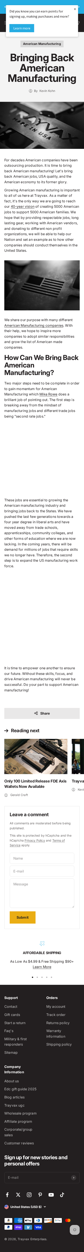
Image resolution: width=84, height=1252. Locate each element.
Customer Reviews (19, 1143)
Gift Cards (12, 1015)
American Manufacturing (42, 44)
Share (45, 713)
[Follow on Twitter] (18, 1195)
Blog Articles (14, 1097)
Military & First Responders (15, 1042)
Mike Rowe (48, 394)
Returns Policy (58, 1023)
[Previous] (5, 7)
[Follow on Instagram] (29, 1195)
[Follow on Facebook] (7, 1195)
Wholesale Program (20, 1113)
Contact (10, 1006)
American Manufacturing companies (33, 325)
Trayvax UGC (14, 1105)
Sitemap (11, 1052)
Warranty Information (55, 1034)
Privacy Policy (35, 840)
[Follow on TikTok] (62, 1195)
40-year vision (22, 206)
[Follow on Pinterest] (40, 1195)
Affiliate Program (18, 1121)
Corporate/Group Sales (18, 1132)
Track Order (55, 1015)
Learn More (42, 967)
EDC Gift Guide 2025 (20, 1089)
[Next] (79, 7)
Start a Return (14, 1023)
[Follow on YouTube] (51, 1195)
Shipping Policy (59, 1044)
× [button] (75, 9)
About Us (11, 1081)
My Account (55, 1006)
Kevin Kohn (47, 91)
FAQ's (8, 1031)
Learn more (21, 28)
